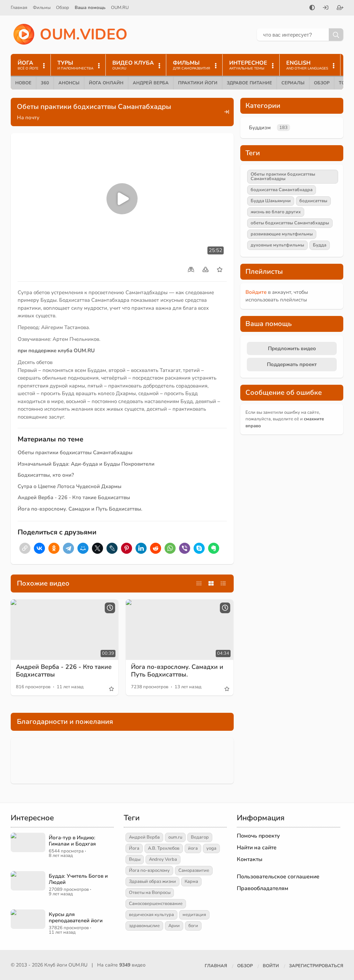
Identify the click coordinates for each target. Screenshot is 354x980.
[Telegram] (68, 548)
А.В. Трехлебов (163, 848)
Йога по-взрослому (149, 870)
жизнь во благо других (276, 212)
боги (193, 926)
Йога (134, 848)
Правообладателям (262, 888)
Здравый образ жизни (152, 881)
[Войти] (325, 8)
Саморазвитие (193, 870)
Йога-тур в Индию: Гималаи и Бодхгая (72, 840)
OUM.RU (120, 7)
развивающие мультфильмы (282, 234)
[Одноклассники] (53, 548)
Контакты (249, 859)
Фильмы (41, 7)
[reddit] (155, 548)
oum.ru (175, 837)
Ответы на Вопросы (149, 892)
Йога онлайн (106, 83)
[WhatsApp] (170, 548)
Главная (19, 7)
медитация (194, 915)
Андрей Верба (151, 83)
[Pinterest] (126, 548)
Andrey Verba (163, 859)
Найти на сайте (257, 847)
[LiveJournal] (112, 548)
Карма (191, 881)
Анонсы (69, 83)
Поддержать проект (292, 364)
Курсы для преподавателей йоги (76, 917)
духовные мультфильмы (277, 245)
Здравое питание (249, 83)
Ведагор (200, 837)
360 (45, 83)
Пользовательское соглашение (278, 876)
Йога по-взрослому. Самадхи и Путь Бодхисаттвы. (80, 508)
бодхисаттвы (313, 201)
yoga (211, 848)
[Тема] (312, 8)
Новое (23, 83)
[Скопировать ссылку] (24, 548)
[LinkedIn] (141, 548)
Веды (134, 859)
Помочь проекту (258, 836)
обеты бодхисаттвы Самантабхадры (290, 223)
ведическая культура (151, 915)
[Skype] (199, 548)
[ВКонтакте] (39, 548)
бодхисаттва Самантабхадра (282, 190)
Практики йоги (197, 83)
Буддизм (260, 127)
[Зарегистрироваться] (340, 8)
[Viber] (184, 548)
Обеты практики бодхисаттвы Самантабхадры (75, 452)
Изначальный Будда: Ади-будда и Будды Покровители (86, 463)
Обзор (62, 7)
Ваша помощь (90, 7)
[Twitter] (97, 548)
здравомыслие (144, 926)
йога (193, 848)
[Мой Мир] (82, 548)
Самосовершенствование (156, 903)
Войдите (256, 292)
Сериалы (293, 83)
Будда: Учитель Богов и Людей (78, 879)
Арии (174, 926)
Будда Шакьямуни (271, 201)
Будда (319, 245)
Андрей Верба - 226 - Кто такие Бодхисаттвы (74, 497)
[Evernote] (213, 548)
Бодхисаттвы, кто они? (46, 475)
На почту (28, 117)
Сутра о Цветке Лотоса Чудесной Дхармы (69, 486)
